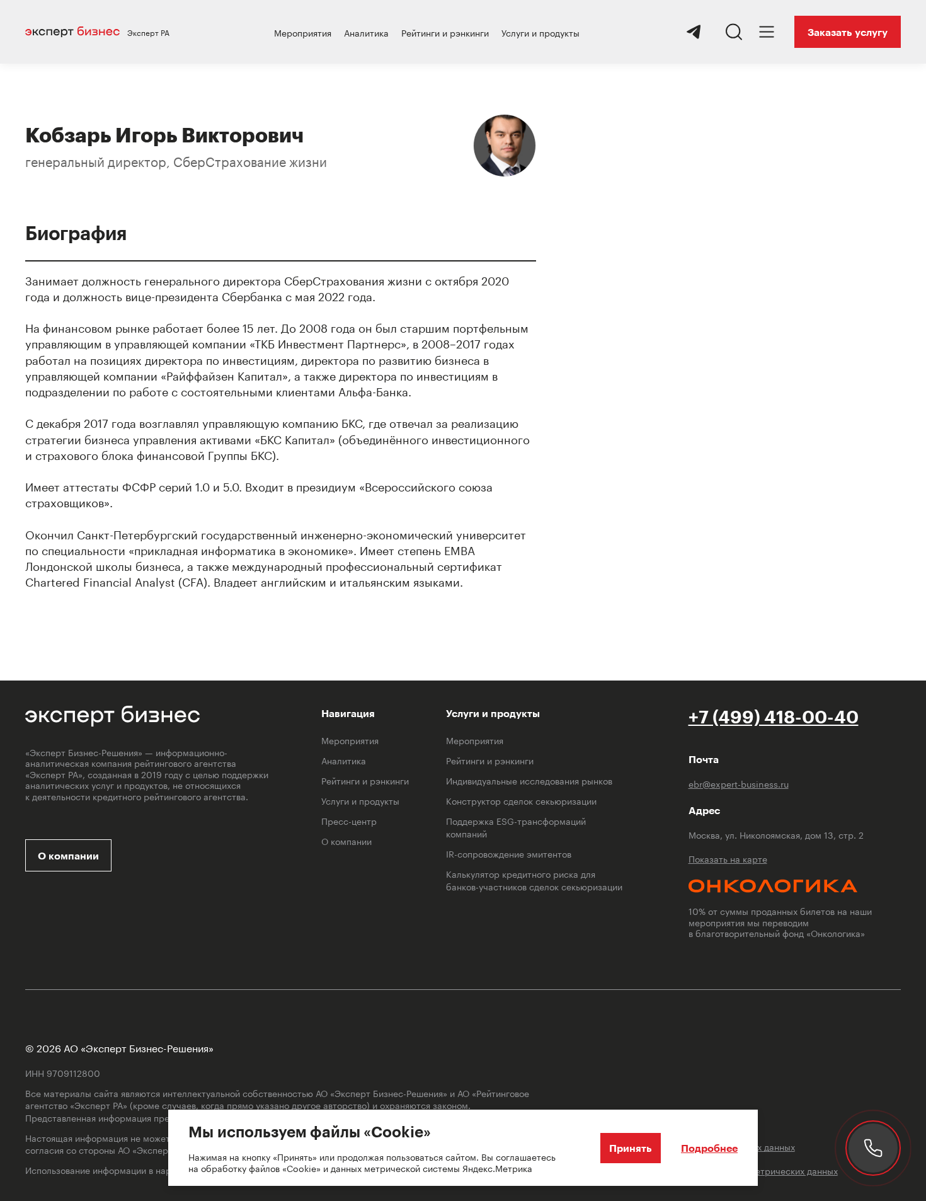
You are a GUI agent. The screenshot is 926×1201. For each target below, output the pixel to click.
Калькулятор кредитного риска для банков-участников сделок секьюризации (534, 879)
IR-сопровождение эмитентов (508, 853)
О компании (68, 855)
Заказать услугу (848, 32)
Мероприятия (302, 32)
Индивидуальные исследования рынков (529, 780)
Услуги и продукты (540, 32)
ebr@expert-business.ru (739, 784)
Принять (630, 1148)
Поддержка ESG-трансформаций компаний (516, 826)
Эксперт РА (148, 32)
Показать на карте (728, 859)
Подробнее (709, 1148)
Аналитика (366, 32)
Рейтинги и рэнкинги (445, 32)
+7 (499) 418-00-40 (774, 716)
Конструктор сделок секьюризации (521, 800)
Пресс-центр (349, 820)
